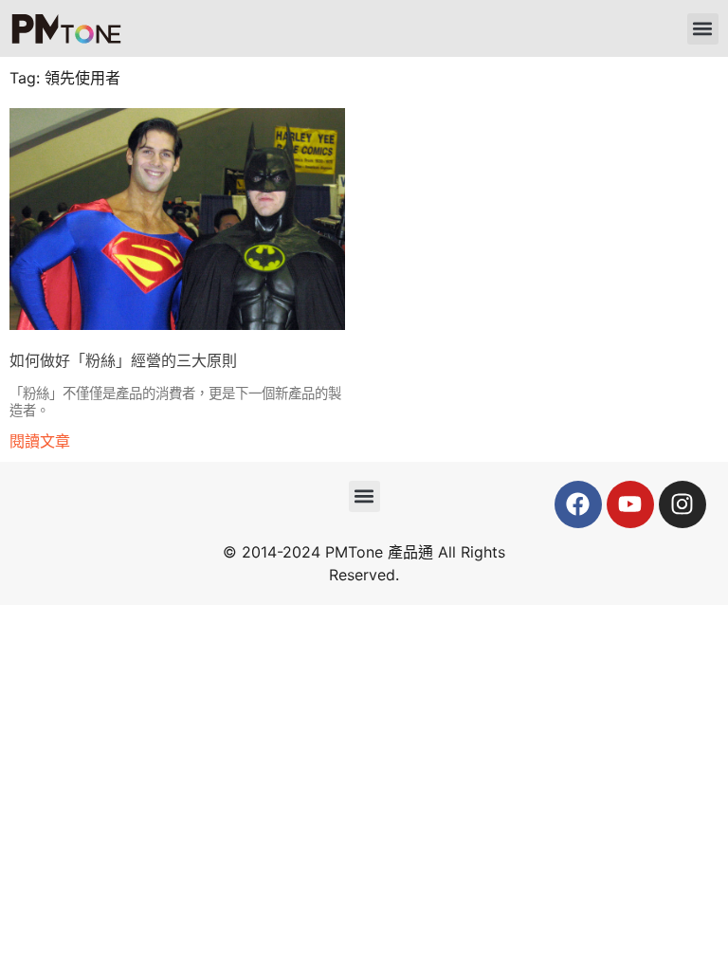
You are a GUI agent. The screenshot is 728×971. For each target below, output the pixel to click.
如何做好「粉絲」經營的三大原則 (123, 360)
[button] (703, 29)
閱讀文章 (39, 440)
